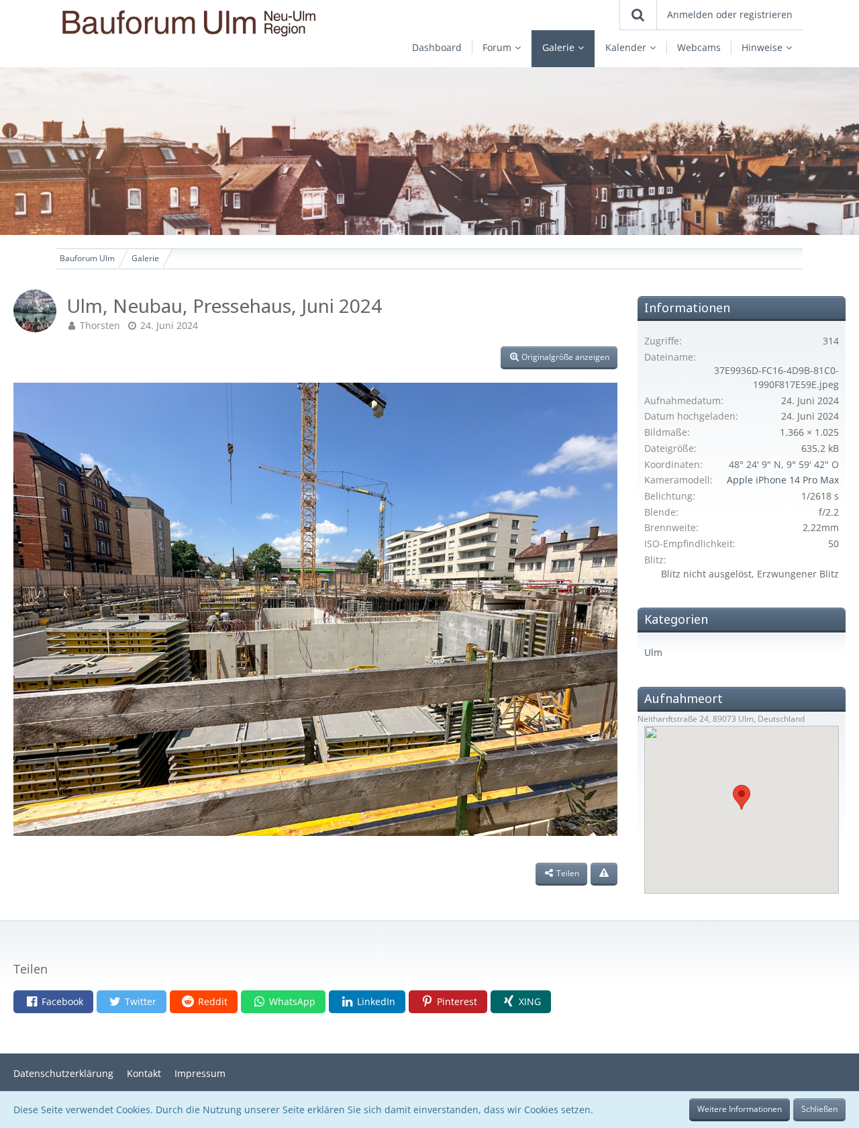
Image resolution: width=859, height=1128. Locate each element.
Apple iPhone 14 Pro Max (783, 479)
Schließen (819, 1109)
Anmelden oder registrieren (730, 14)
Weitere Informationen (739, 1109)
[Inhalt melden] (604, 874)
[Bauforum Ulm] (203, 23)
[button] (53, 1001)
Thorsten (100, 325)
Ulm (653, 652)
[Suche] (638, 15)
